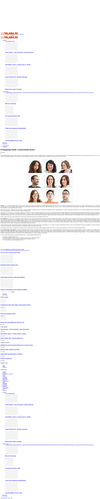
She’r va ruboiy (75, 92)
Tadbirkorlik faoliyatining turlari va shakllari (11, 354)
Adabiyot (8, 92)
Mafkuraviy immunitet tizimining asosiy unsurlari (15, 249)
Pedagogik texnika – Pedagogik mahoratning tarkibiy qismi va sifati (17, 250)
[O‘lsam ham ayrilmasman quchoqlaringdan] (11, 125)
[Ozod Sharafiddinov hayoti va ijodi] (11, 138)
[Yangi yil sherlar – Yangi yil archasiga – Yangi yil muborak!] (11, 50)
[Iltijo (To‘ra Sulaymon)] (11, 101)
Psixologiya (70, 92)
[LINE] (32, 244)
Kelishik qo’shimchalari (6, 358)
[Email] (20, 244)
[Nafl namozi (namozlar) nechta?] (3, 311)
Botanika (15, 92)
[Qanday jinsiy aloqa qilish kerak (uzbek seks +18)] (3, 320)
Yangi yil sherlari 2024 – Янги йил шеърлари (16, 77)
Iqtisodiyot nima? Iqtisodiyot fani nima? (10, 349)
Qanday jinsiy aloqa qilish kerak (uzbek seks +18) (12, 322)
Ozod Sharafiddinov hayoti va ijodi (13, 140)
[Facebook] (2, 244)
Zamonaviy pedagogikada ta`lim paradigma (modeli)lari (13, 289)
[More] (41, 244)
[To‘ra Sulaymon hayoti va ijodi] (9, 113)
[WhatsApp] (11, 244)
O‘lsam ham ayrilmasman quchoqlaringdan (15, 128)
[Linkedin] (15, 244)
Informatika (40, 92)
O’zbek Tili (62, 92)
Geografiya (34, 92)
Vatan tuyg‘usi (87, 92)
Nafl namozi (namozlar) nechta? (8, 313)
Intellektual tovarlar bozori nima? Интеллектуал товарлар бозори (16, 345)
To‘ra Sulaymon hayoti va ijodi (12, 116)
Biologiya (11, 92)
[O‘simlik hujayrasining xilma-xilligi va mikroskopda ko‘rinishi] (3, 302)
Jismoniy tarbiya (54, 92)
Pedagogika (66, 92)
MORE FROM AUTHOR (15, 252)
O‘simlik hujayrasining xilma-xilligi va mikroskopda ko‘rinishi (15, 304)
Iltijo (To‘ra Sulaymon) (10, 103)
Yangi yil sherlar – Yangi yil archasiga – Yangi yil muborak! (19, 52)
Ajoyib (7, 41)
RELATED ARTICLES (5, 252)
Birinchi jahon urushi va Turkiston (13, 89)
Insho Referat (44, 92)
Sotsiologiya (80, 92)
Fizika (30, 92)
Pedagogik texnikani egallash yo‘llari (9, 265)
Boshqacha (13, 41)
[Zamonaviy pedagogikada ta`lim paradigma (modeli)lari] (6, 287)
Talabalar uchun (6, 91)
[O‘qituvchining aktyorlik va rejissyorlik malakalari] (6, 274)
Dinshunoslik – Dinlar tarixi (22, 92)
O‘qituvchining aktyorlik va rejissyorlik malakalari (12, 277)
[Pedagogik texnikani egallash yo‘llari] (6, 262)
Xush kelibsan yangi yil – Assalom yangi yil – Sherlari (18, 64)
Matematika (5, 383)
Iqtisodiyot (49, 92)
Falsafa (28, 92)
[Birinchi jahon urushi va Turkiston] (11, 86)
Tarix (84, 92)
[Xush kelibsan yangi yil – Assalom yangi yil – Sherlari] (11, 62)
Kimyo (58, 92)
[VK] (28, 244)
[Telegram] (24, 244)
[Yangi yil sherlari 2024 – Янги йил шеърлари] (11, 74)
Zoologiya (92, 92)
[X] (7, 244)
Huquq (37, 92)
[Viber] (36, 244)
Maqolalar (4, 40)
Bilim (10, 41)
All (5, 41)
